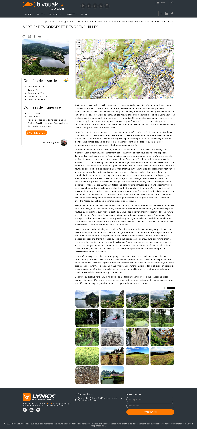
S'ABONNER (150, 411)
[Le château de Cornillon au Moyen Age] (112, 337)
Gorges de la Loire (70, 21)
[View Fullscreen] (79, 52)
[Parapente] (107, 6)
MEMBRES (71, 14)
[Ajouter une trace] (34, 36)
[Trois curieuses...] (112, 356)
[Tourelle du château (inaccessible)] (162, 337)
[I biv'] (39, 36)
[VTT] (101, 6)
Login (162, 2)
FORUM (84, 14)
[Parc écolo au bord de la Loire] (137, 318)
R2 (40, 116)
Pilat (54, 21)
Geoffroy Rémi (53, 142)
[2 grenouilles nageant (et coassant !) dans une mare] (87, 356)
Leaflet (164, 98)
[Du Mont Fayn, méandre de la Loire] (45, 57)
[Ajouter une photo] (29, 36)
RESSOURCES (55, 14)
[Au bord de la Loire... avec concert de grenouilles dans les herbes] (162, 318)
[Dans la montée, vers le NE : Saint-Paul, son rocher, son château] (137, 298)
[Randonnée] (83, 6)
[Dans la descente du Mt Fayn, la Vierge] (87, 318)
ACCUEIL (27, 14)
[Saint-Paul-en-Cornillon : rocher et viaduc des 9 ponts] (87, 298)
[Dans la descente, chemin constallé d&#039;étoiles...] (87, 375)
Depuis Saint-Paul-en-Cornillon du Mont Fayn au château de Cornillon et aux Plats (129, 21)
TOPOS (40, 14)
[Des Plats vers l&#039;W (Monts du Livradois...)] (162, 356)
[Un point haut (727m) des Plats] (137, 356)
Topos (45, 21)
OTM (171, 98)
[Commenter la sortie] (23, 36)
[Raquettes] (89, 6)
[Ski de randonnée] (95, 6)
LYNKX (49, 403)
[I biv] (24, 42)
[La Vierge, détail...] (112, 318)
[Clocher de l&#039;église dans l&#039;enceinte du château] (137, 337)
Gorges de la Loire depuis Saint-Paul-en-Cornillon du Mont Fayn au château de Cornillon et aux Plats (48, 123)
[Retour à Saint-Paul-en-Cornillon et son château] (112, 375)
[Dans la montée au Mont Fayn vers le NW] (112, 298)
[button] (125, 67)
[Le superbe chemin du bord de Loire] (87, 337)
